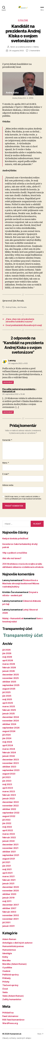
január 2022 (8, 841)
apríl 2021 (7, 873)
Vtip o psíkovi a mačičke (14, 553)
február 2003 (9, 912)
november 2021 (10, 848)
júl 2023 (6, 777)
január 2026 (8, 671)
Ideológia (7, 953)
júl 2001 (6, 922)
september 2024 (10, 727)
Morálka (6, 960)
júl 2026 (6, 650)
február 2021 (9, 880)
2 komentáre (34, 50)
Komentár (7, 440)
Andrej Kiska (11, 307)
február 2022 (9, 837)
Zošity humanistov (11, 999)
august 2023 (8, 773)
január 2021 (8, 883)
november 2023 (10, 763)
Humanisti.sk (15, 1034)
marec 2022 (8, 834)
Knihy (5, 957)
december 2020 (10, 887)
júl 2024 (6, 735)
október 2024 (9, 724)
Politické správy (10, 974)
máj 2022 (7, 827)
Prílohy (5, 981)
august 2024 (8, 731)
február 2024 (9, 752)
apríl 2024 (7, 745)
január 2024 (8, 756)
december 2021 (10, 844)
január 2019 (8, 897)
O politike (23, 20)
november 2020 (10, 890)
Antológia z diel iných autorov (17, 942)
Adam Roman (9, 939)
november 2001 (10, 919)
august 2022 (8, 816)
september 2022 (10, 812)
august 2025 (8, 689)
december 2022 (10, 802)
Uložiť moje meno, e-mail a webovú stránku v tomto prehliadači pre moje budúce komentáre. (23, 497)
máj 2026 (7, 657)
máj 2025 (7, 699)
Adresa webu (7, 485)
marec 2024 (8, 749)
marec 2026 (8, 664)
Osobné (6, 971)
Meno (5, 463)
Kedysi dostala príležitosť (15, 538)
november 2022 (10, 805)
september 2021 (10, 855)
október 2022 (9, 809)
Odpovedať (8, 382)
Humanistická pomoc (13, 946)
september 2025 (10, 685)
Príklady (6, 978)
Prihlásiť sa (8, 1012)
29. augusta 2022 (16, 50)
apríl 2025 (7, 703)
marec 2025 (8, 706)
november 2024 (10, 720)
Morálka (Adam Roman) (14, 964)
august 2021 (8, 858)
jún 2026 (6, 653)
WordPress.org (10, 1023)
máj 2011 (6, 901)
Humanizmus (9, 950)
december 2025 (10, 674)
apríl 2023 (7, 788)
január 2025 (8, 713)
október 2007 (9, 908)
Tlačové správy (10, 985)
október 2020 (9, 894)
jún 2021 (6, 866)
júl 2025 (6, 692)
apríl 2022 (7, 830)
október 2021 (9, 851)
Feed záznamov (10, 1016)
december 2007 (10, 904)
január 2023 (8, 798)
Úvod (5, 989)
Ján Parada (21, 307)
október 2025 (9, 681)
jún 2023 (6, 781)
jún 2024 (6, 738)
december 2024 (10, 717)
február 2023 (9, 795)
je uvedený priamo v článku (27, 47)
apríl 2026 (7, 660)
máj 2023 (7, 784)
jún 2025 (6, 696)
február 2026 (9, 667)
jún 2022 (6, 823)
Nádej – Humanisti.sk (12, 618)
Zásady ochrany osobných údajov (16, 1038)
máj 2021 (7, 869)
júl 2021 (6, 862)
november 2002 (10, 915)
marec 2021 (8, 876)
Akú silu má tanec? (11, 558)
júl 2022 (6, 820)
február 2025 (9, 710)
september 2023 (10, 770)
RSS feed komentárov (13, 1019)
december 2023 (10, 759)
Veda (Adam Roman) (12, 996)
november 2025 (10, 678)
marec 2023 (8, 791)
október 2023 (9, 766)
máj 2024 (7, 742)
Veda (5, 992)
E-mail (5, 474)
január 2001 (8, 926)
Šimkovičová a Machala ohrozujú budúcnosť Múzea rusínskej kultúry (20, 583)
